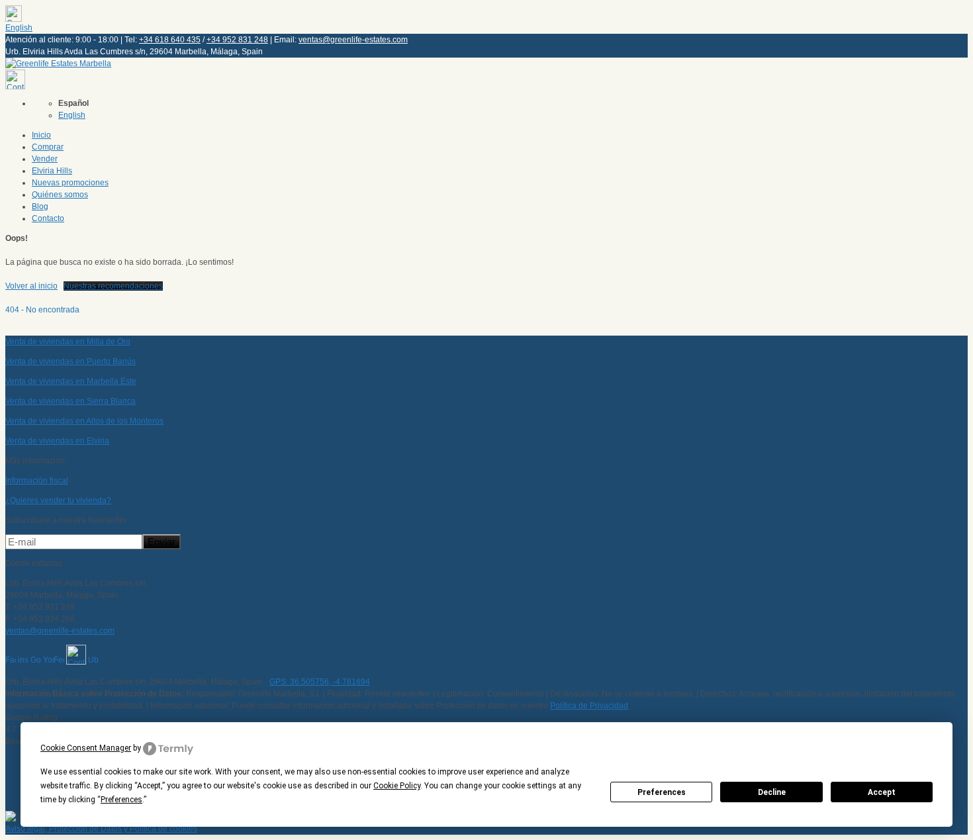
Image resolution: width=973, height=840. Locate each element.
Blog (40, 206)
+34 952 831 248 (237, 39)
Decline (772, 792)
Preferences (661, 792)
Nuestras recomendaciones (113, 286)
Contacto (48, 218)
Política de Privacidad (589, 705)
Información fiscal (36, 480)
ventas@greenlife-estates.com (353, 39)
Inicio (41, 135)
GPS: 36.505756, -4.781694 (319, 681)
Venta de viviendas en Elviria (57, 440)
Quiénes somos (60, 194)
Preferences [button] (121, 799)
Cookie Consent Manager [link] (85, 748)
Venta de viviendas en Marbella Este (70, 381)
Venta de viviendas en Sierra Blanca (70, 401)
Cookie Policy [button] (396, 785)
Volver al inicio (31, 286)
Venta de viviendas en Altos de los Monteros (84, 421)
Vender (45, 158)
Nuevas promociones (70, 182)
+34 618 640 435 (170, 39)
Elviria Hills (52, 170)
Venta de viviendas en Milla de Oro (67, 341)
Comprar (48, 147)
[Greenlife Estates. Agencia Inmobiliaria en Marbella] (58, 63)
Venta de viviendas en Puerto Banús (70, 361)
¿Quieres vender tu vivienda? (58, 500)
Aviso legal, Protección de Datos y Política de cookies (101, 828)
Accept (882, 792)
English (18, 27)
